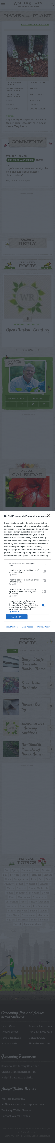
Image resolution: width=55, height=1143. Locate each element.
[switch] (44, 571)
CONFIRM (16, 617)
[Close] (49, 516)
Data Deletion (12, 627)
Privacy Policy (43, 627)
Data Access (27, 627)
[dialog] (27, 571)
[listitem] (27, 564)
